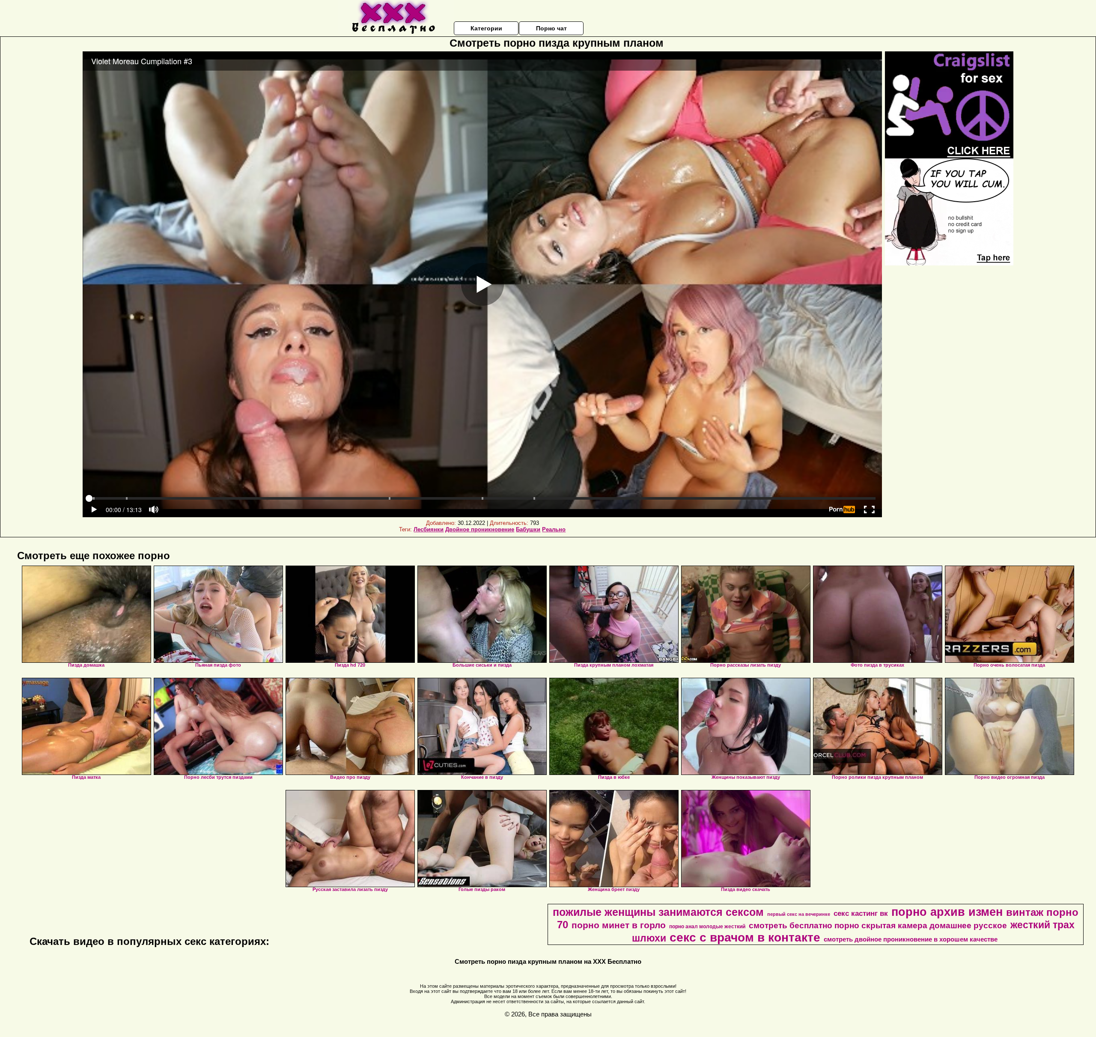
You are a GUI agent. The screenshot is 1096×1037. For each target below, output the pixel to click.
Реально (554, 529)
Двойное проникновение (479, 529)
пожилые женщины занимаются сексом (658, 912)
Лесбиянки (429, 529)
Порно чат (551, 28)
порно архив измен (947, 912)
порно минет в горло (619, 925)
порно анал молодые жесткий (707, 927)
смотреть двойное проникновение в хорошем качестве (911, 939)
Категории (486, 28)
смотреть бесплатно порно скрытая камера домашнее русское (878, 925)
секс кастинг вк (861, 913)
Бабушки (528, 529)
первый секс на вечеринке (798, 914)
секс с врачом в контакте (745, 937)
